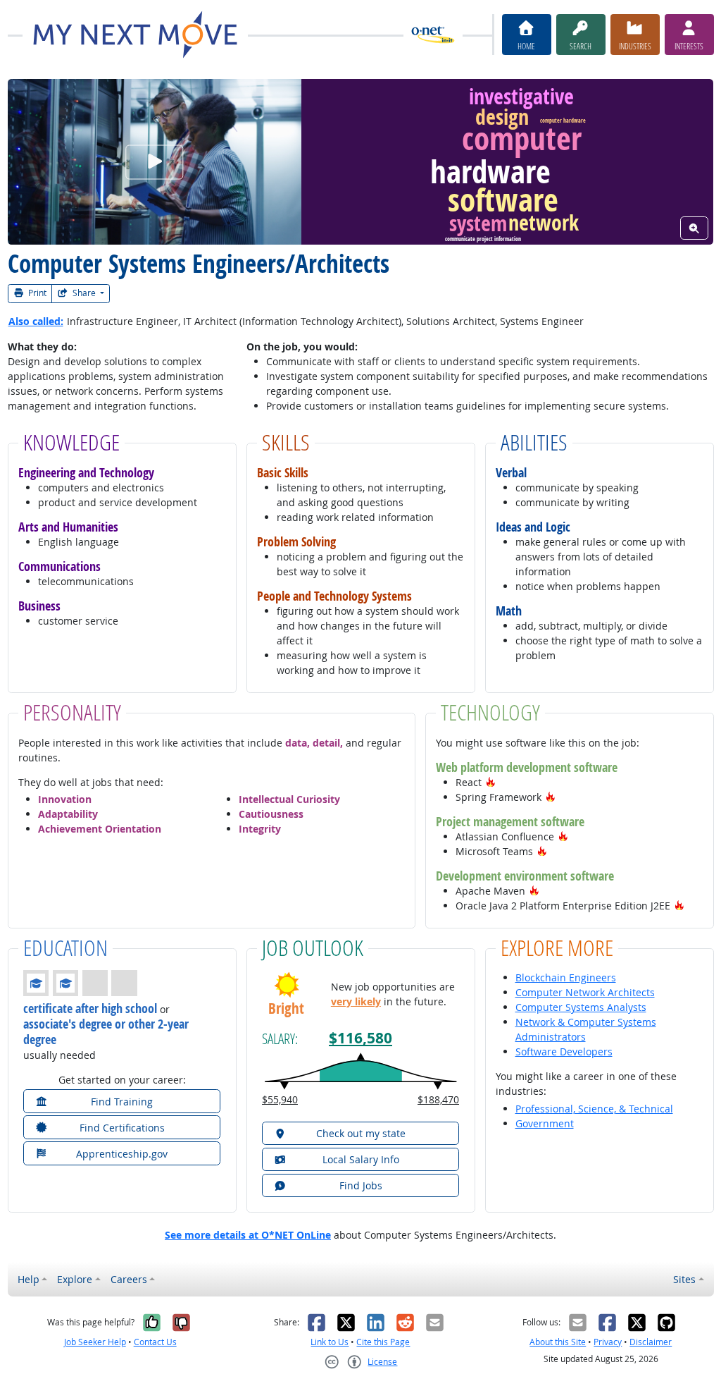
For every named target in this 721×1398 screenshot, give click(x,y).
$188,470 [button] (438, 1099)
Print (36, 293)
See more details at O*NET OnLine (248, 1234)
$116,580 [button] (360, 1038)
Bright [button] (286, 1008)
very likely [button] (356, 1001)
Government (544, 1123)
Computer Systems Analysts (580, 1007)
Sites (684, 1279)
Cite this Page (383, 1342)
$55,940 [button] (280, 1099)
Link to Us (330, 1342)
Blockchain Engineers (565, 977)
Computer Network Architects (585, 992)
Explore (74, 1279)
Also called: (35, 321)
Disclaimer (650, 1342)
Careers (129, 1279)
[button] (490, 782)
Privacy (608, 1342)
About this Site (557, 1342)
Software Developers (564, 1051)
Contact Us (155, 1342)
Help (28, 1279)
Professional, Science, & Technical (594, 1108)
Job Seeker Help (95, 1342)
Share (84, 293)
